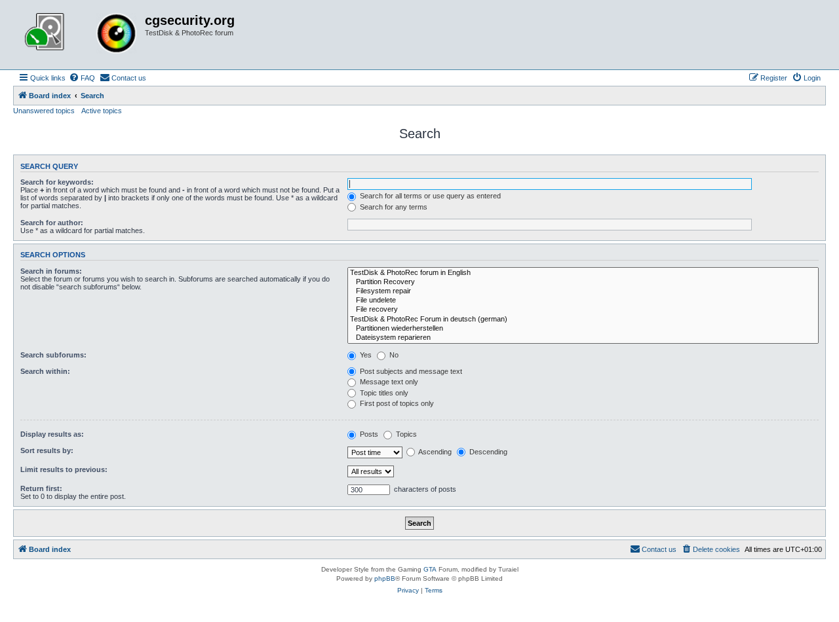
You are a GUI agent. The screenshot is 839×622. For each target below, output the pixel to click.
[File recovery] (583, 309)
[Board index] (80, 34)
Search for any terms (392, 207)
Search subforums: (53, 355)
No (393, 355)
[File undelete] (583, 300)
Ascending (434, 452)
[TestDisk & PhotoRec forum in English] (583, 273)
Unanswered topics (44, 111)
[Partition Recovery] (583, 282)
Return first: (41, 488)
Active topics (101, 111)
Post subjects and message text (410, 371)
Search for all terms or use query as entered (429, 196)
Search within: (45, 371)
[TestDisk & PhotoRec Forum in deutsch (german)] (583, 319)
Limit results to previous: (63, 469)
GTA (430, 569)
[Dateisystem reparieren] (583, 337)
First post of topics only (396, 403)
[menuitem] (82, 78)
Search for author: (51, 223)
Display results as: (52, 434)
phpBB (384, 578)
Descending (487, 452)
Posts (368, 434)
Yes (365, 355)
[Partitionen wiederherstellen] (583, 328)
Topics (405, 434)
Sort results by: (46, 450)
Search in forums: (51, 271)
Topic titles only (383, 393)
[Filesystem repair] (583, 291)
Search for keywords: (57, 182)
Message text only (388, 382)
